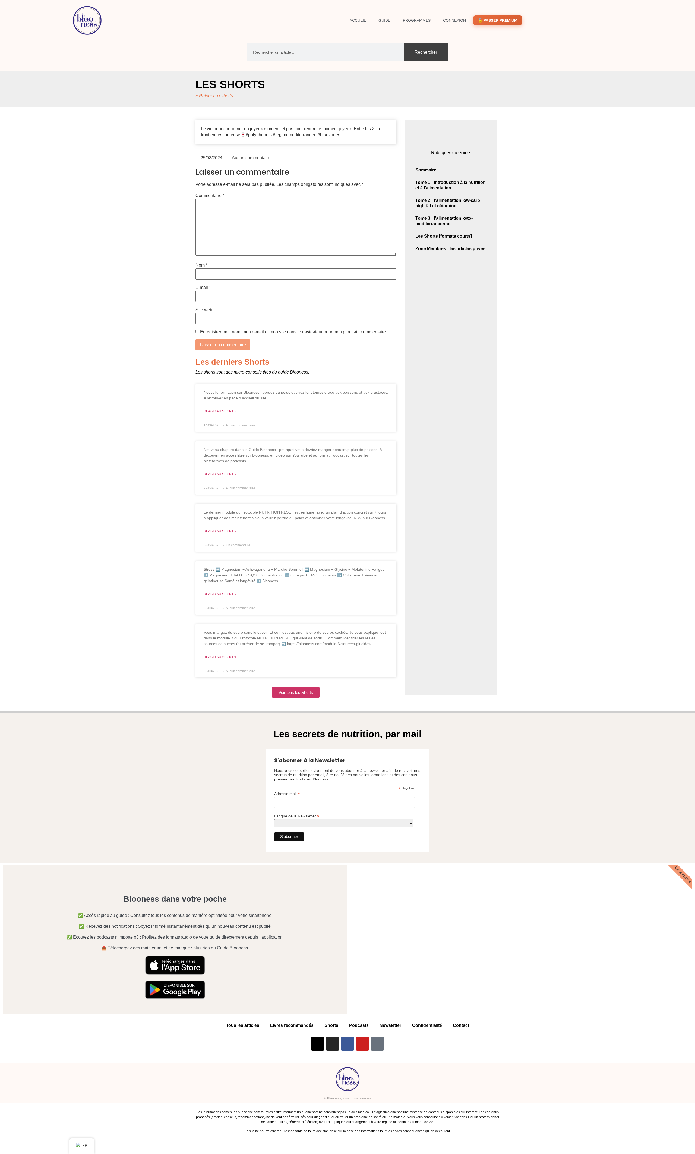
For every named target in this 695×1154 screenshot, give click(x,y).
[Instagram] (332, 1044)
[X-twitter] (317, 1044)
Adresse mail (287, 793)
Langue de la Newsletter (296, 816)
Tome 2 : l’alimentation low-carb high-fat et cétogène (447, 203)
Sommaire (425, 170)
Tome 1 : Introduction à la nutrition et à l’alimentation (450, 185)
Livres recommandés (292, 1025)
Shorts (331, 1025)
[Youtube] (362, 1044)
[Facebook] (347, 1044)
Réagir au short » (220, 411)
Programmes (417, 20)
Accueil (358, 20)
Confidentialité (427, 1025)
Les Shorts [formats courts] (443, 236)
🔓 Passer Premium (497, 20)
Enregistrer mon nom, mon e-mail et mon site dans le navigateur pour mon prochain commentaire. (293, 332)
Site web (203, 310)
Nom (201, 265)
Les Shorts (230, 84)
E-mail (203, 287)
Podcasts (359, 1025)
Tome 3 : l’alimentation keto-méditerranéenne (444, 221)
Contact (461, 1025)
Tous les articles (242, 1025)
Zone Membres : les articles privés (450, 248)
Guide (384, 20)
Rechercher (426, 52)
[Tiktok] (377, 1044)
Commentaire (209, 195)
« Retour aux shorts (214, 96)
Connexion (454, 20)
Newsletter (390, 1025)
